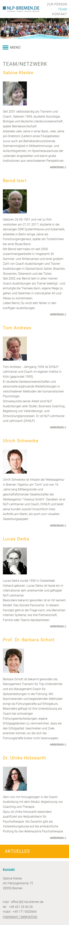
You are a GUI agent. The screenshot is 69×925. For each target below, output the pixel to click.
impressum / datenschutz (20, 916)
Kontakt (59, 14)
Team (62, 9)
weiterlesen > (58, 166)
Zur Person (57, 4)
